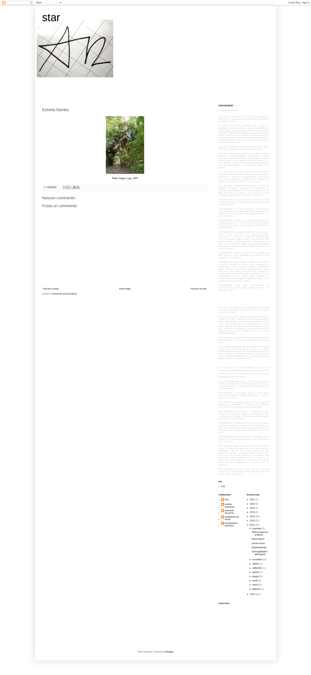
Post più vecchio (199, 289)
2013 (252, 516)
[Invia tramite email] (64, 187)
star (51, 17)
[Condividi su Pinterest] (78, 187)
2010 (252, 594)
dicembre (257, 528)
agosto (256, 572)
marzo (255, 584)
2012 (252, 520)
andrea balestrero (230, 505)
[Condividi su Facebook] (74, 187)
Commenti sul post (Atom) (64, 294)
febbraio (256, 589)
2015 (252, 508)
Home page (125, 289)
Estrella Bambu (259, 547)
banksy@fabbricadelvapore (260, 552)
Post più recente (51, 289)
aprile (255, 580)
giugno (256, 576)
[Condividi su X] (71, 187)
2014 (252, 512)
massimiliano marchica (231, 524)
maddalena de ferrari (232, 518)
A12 (223, 486)
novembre (257, 559)
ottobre (256, 564)
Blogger (169, 652)
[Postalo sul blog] (68, 187)
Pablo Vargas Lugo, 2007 (125, 178)
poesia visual (258, 543)
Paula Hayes (258, 539)
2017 (252, 499)
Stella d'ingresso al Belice (260, 533)
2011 (252, 525)
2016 (252, 504)
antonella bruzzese (229, 511)
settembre (257, 568)
